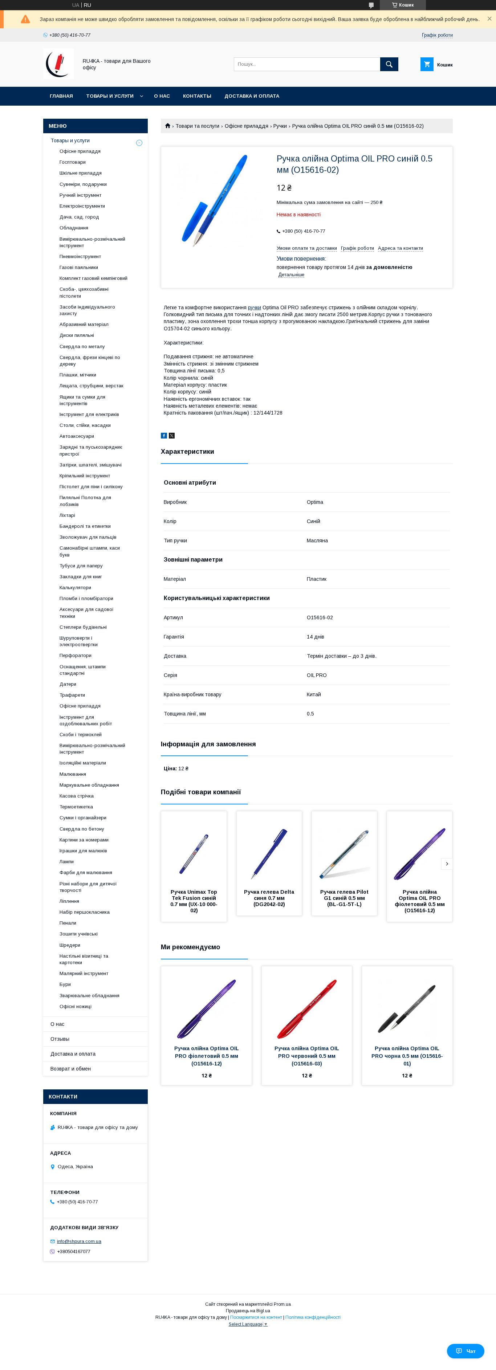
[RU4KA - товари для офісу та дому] (58, 77)
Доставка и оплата (251, 96)
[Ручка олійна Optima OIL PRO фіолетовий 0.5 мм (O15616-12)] (419, 847)
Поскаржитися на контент (256, 1317)
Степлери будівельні (83, 627)
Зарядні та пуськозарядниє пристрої (91, 450)
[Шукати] (389, 64)
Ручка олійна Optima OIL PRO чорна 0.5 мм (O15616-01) (407, 1056)
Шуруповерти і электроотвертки (79, 641)
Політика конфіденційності (313, 1317)
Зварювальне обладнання (89, 995)
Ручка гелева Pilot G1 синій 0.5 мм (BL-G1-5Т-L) (345, 898)
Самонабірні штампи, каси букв (90, 551)
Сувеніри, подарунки (83, 184)
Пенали (68, 923)
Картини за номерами (84, 840)
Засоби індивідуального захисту (87, 310)
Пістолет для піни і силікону (91, 486)
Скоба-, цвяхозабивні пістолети (84, 292)
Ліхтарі (67, 515)
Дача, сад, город (79, 217)
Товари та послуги (197, 126)
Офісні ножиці (76, 1006)
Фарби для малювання (86, 872)
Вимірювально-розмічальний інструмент (92, 242)
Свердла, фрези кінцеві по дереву (90, 361)
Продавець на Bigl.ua (248, 1310)
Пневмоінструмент (80, 256)
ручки (254, 307)
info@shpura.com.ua (79, 1241)
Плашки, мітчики (78, 375)
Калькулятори (75, 587)
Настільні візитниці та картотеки (84, 959)
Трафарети (72, 695)
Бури (65, 984)
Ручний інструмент (80, 195)
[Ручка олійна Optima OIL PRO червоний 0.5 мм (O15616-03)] (307, 1002)
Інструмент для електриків (89, 414)
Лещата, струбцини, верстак (91, 385)
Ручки (280, 126)
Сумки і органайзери (83, 817)
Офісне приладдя (246, 126)
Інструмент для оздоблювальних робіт (86, 720)
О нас (162, 96)
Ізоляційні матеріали (83, 763)
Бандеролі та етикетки (85, 526)
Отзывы (59, 1039)
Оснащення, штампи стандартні (83, 670)
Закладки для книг (81, 576)
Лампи (67, 861)
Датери (68, 684)
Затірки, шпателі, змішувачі (91, 465)
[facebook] (164, 437)
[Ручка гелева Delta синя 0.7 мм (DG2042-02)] (269, 847)
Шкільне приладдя (81, 173)
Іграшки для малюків (83, 850)
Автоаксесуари (77, 436)
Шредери (70, 945)
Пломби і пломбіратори (86, 598)
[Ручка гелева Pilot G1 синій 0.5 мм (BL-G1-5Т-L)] (344, 847)
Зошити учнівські (79, 934)
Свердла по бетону (82, 829)
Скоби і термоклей (81, 734)
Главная (61, 96)
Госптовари (73, 162)
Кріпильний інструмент (85, 475)
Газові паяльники (79, 267)
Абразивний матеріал (84, 324)
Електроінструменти (82, 206)
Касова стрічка (77, 796)
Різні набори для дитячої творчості (88, 887)
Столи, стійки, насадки (85, 425)
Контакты (197, 96)
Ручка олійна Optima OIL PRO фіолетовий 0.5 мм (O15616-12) (420, 901)
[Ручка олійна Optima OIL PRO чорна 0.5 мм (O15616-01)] (407, 1002)
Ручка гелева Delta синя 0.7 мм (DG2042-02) (270, 898)
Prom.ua (282, 1304)
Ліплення (69, 901)
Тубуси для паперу (81, 565)
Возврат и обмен (70, 1069)
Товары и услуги (110, 96)
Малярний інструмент (84, 973)
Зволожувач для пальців (88, 537)
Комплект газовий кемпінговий (93, 278)
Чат (471, 1351)
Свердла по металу (82, 346)
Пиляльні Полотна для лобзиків (85, 501)
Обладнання (74, 228)
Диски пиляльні (77, 335)
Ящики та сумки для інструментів (82, 400)
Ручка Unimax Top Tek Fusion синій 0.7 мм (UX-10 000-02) (194, 901)
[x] (172, 437)
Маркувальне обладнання (89, 785)
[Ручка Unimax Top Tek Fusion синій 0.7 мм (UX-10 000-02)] (194, 847)
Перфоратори (76, 655)
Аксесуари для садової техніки (87, 613)
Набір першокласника (85, 912)
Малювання (73, 774)
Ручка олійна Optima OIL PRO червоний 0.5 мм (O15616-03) (308, 1056)
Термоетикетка (76, 807)
